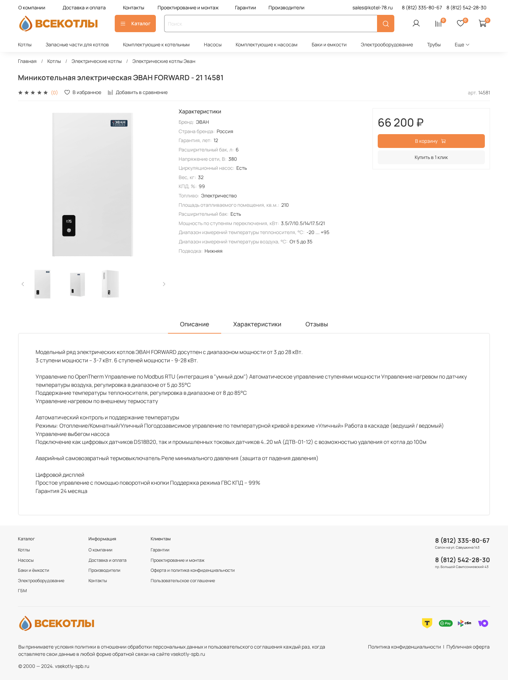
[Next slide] (159, 184)
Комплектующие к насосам (267, 44)
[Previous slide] (27, 184)
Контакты (133, 7)
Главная (27, 61)
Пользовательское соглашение (183, 581)
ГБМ (22, 591)
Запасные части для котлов (77, 44)
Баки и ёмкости (33, 570)
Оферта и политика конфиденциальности (193, 570)
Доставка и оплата (84, 7)
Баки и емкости (329, 44)
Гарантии (245, 7)
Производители (286, 7)
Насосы (213, 44)
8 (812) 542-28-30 (462, 560)
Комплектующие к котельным (156, 44)
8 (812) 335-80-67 (462, 540)
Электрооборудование (387, 44)
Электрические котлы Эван (163, 61)
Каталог (141, 23)
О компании (31, 7)
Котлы (24, 44)
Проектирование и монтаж (188, 7)
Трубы (434, 44)
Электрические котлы (97, 61)
